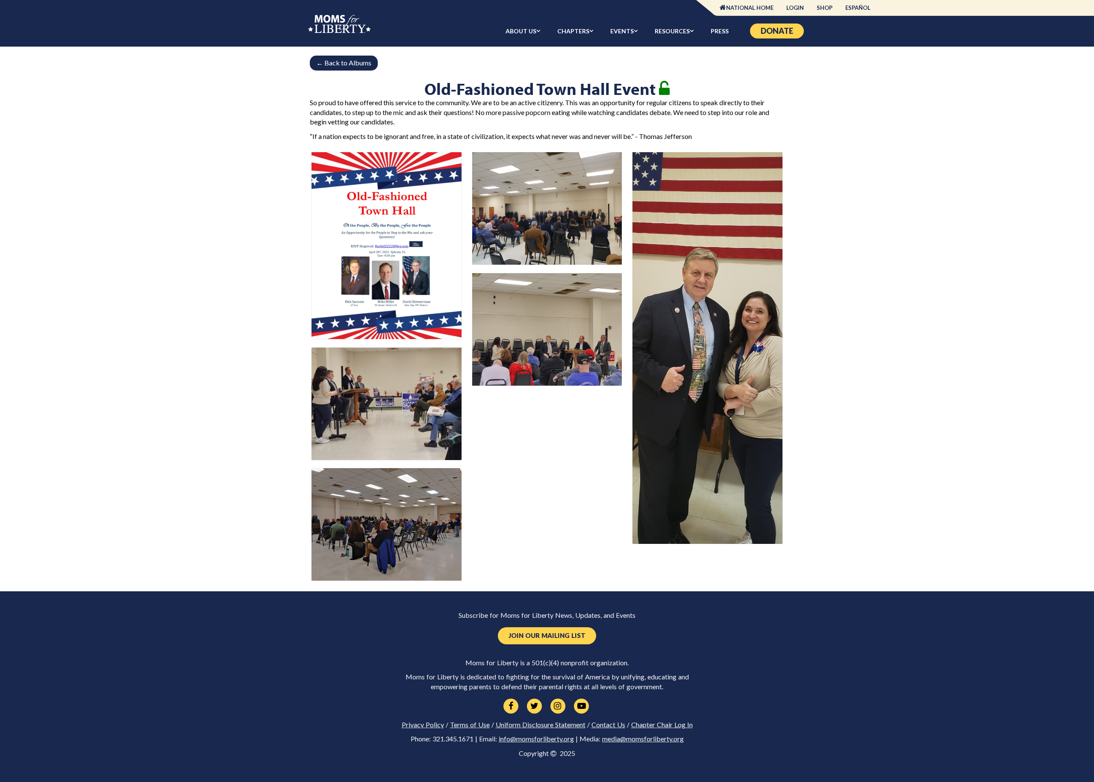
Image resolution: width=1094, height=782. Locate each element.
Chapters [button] (573, 31)
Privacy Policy (423, 724)
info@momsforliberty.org (536, 738)
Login (795, 7)
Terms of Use (470, 724)
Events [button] (622, 31)
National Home (749, 7)
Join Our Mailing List (547, 635)
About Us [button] (521, 31)
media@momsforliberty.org (643, 738)
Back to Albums (343, 63)
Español (857, 7)
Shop (824, 7)
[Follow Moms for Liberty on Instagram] (557, 706)
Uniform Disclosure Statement (540, 724)
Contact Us (608, 724)
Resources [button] (672, 31)
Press (720, 31)
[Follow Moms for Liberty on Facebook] (510, 706)
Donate (777, 30)
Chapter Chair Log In (662, 724)
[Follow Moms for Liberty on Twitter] (534, 706)
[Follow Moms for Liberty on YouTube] (581, 706)
